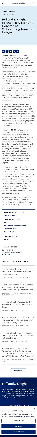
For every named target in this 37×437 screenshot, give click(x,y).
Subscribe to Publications (18, 405)
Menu (33, 3)
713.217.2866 (6, 254)
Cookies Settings (18, 420)
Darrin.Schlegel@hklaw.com (12, 252)
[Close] (34, 408)
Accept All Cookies (18, 432)
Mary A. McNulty (10, 215)
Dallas (6, 239)
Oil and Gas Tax (9, 232)
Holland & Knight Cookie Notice (24, 416)
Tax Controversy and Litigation (15, 225)
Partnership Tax (9, 229)
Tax (5, 222)
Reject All (18, 426)
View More (18, 371)
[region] (18, 420)
